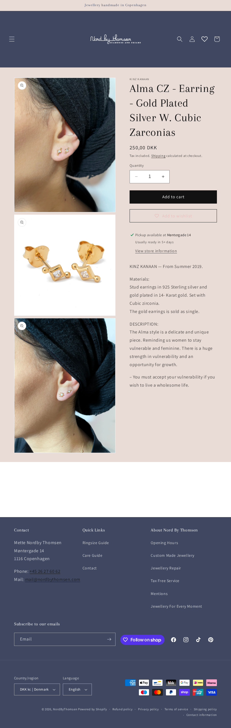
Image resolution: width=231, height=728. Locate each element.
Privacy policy (148, 709)
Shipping (158, 156)
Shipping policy (205, 709)
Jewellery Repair (166, 568)
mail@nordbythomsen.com (52, 579)
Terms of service (176, 709)
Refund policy (122, 709)
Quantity (137, 165)
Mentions (159, 593)
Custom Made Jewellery (172, 555)
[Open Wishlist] (204, 39)
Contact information (201, 715)
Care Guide (93, 555)
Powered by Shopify (92, 709)
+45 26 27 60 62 (45, 571)
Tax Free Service (165, 580)
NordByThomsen (65, 709)
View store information (156, 250)
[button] (12, 39)
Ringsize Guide (96, 542)
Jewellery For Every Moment (176, 606)
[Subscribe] (109, 639)
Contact (90, 568)
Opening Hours (164, 542)
